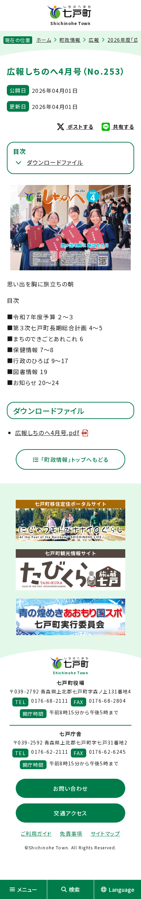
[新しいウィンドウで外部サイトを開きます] (70, 520)
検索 (74, 889)
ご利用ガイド (36, 833)
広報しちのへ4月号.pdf (47, 432)
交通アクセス (70, 813)
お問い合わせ (70, 788)
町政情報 (70, 39)
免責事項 (71, 833)
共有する (122, 126)
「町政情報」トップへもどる (73, 459)
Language (121, 889)
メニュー (27, 889)
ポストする (79, 126)
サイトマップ (105, 833)
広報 (94, 39)
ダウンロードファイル (55, 162)
